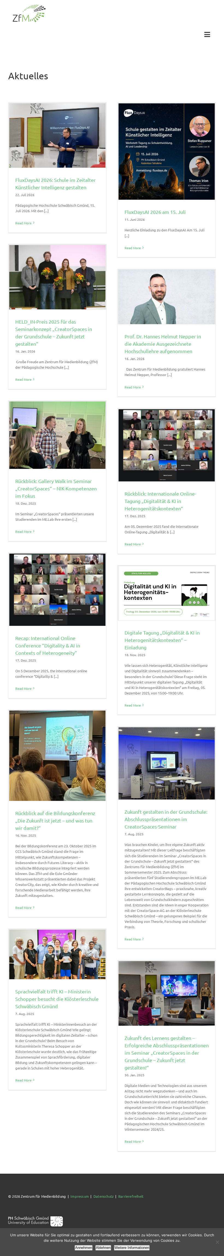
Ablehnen (103, 1248)
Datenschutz (103, 1196)
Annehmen (83, 1248)
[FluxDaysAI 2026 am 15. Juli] (167, 151)
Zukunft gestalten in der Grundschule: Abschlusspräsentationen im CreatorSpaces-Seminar (166, 819)
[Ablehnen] (217, 1242)
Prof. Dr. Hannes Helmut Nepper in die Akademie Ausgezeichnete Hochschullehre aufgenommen (163, 343)
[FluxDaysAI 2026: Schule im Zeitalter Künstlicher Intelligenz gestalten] (57, 135)
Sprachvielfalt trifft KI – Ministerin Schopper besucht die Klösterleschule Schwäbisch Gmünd (57, 998)
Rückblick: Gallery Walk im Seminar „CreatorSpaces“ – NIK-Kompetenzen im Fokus (56, 488)
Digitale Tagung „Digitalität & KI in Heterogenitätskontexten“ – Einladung (162, 640)
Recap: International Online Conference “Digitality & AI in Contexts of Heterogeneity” (47, 645)
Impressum (79, 1196)
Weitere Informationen (131, 1248)
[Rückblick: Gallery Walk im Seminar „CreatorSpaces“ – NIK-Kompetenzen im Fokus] (57, 435)
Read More (23, 223)
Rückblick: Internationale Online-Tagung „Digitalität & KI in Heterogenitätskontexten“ (160, 501)
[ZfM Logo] (29, 6)
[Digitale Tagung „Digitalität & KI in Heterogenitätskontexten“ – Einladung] (167, 593)
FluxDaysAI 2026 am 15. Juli (155, 212)
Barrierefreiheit (130, 1196)
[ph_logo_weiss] (35, 1218)
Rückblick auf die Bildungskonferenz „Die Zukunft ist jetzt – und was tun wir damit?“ (55, 820)
